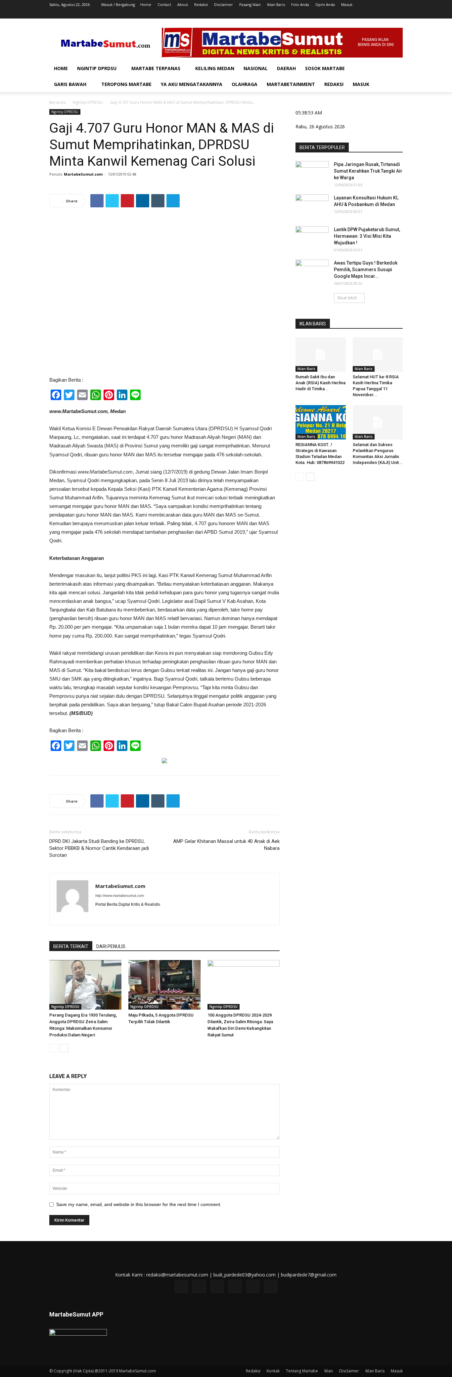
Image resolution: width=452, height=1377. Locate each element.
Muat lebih (347, 298)
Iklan (328, 1371)
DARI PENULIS (110, 946)
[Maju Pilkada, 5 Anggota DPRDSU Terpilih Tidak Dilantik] (164, 985)
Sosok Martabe (325, 68)
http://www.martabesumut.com (119, 895)
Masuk (346, 4)
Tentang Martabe (302, 1371)
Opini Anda (325, 4)
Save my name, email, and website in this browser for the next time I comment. (138, 1204)
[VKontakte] (387, 14)
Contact (164, 4)
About (182, 4)
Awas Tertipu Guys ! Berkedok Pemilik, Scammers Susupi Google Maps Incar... (365, 269)
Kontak (273, 1371)
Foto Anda (300, 4)
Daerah (286, 68)
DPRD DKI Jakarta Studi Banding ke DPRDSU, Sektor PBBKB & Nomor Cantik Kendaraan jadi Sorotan (99, 848)
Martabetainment (291, 84)
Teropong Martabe (126, 84)
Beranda (57, 102)
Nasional (256, 68)
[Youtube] (398, 14)
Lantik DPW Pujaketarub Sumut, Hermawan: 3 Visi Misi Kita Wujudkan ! (367, 236)
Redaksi (201, 4)
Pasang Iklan (250, 4)
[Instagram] (354, 14)
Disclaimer (223, 4)
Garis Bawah (70, 84)
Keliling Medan (214, 68)
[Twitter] (365, 14)
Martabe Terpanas (155, 68)
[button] (395, 69)
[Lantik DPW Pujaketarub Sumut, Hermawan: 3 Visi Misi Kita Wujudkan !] (312, 237)
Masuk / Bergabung (118, 4)
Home (145, 4)
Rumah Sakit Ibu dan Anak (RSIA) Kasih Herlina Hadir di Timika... (320, 382)
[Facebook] (343, 14)
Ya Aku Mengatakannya (191, 84)
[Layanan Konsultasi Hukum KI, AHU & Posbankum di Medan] (312, 206)
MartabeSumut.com (83, 174)
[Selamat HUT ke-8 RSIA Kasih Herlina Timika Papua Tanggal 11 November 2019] (378, 354)
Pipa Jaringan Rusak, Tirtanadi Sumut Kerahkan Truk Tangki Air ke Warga (368, 171)
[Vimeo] (376, 14)
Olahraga (244, 84)
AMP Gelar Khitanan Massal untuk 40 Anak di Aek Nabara (226, 844)
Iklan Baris (276, 4)
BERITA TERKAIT (70, 946)
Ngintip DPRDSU (96, 68)
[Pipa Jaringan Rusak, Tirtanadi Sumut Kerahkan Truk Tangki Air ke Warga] (312, 172)
